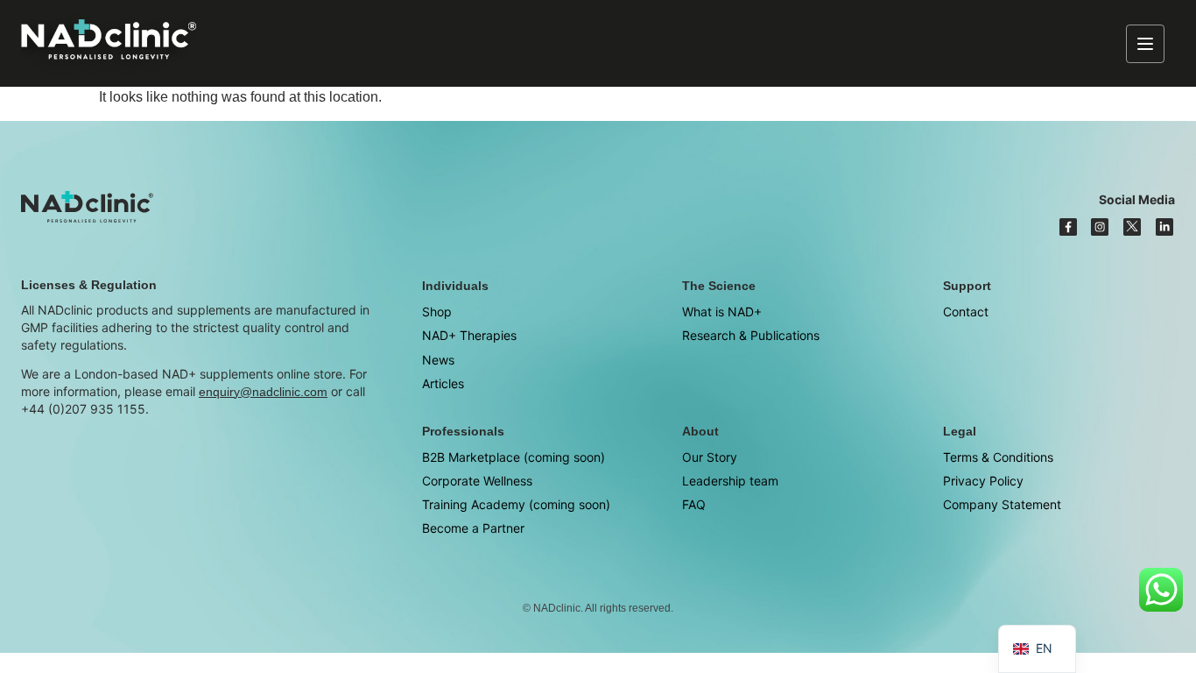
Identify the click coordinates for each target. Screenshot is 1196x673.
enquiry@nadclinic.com (263, 392)
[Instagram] (1099, 226)
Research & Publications (751, 335)
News (438, 359)
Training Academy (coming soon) (516, 504)
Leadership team (730, 480)
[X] (1132, 226)
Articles (443, 383)
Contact (965, 311)
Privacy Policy (983, 480)
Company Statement (1002, 504)
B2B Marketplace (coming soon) (513, 457)
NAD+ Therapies (469, 335)
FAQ (694, 504)
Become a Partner (473, 528)
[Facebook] (1068, 226)
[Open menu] (1145, 44)
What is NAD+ (722, 311)
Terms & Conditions (998, 457)
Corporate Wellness (477, 480)
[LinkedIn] (1164, 226)
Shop (437, 311)
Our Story (709, 457)
